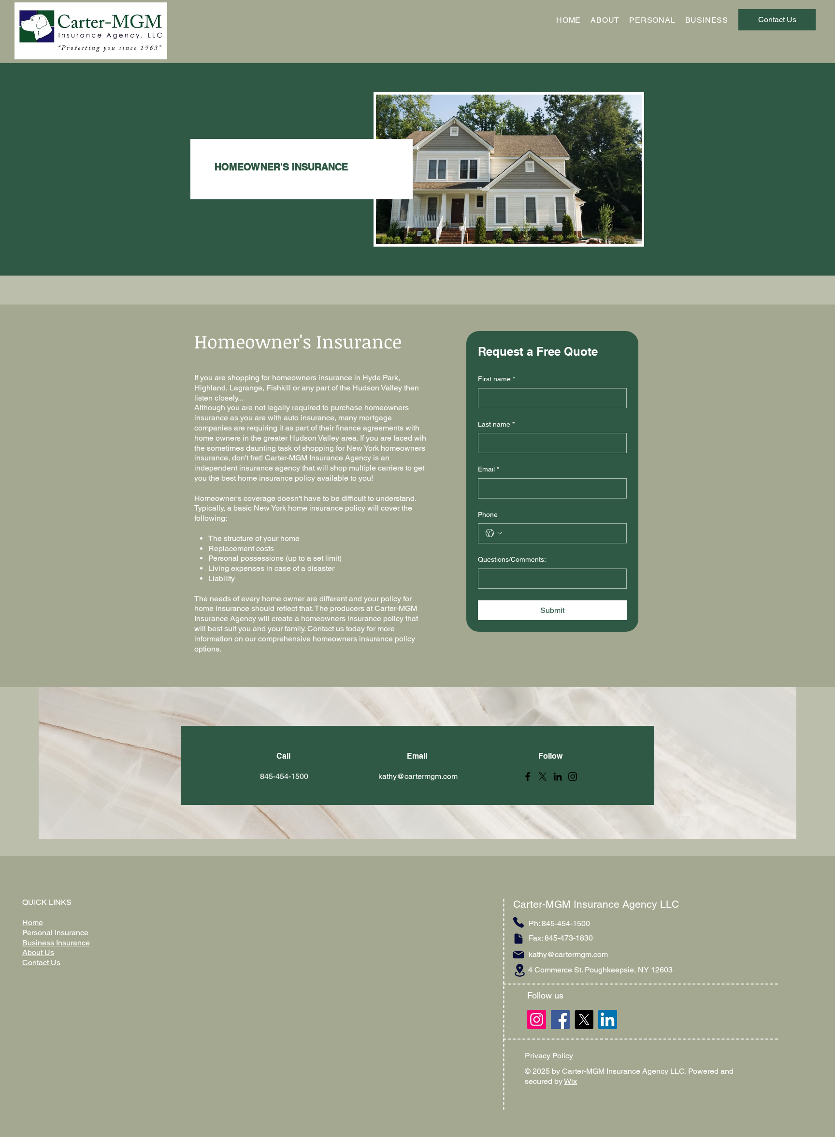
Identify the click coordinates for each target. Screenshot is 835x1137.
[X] (542, 776)
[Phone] (518, 922)
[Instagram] (572, 776)
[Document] (518, 938)
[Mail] (518, 954)
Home (32, 922)
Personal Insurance (55, 932)
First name (496, 379)
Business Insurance (56, 942)
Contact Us (41, 962)
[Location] (519, 970)
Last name (496, 424)
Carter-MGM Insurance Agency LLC (596, 904)
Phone (488, 514)
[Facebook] (527, 776)
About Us (38, 952)
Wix (570, 1081)
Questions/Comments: (512, 559)
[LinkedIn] (557, 776)
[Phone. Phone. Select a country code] (494, 533)
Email (488, 469)
